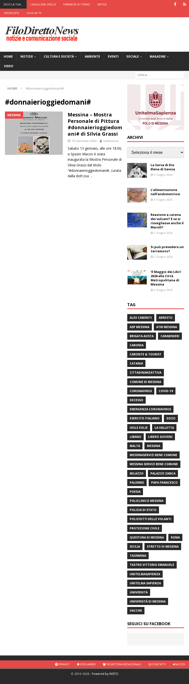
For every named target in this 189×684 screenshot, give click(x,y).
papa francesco (164, 482)
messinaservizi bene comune (153, 455)
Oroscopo (11, 13)
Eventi (113, 56)
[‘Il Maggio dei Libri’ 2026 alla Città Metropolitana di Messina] (137, 277)
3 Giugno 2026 (163, 199)
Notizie (26, 56)
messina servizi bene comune (154, 464)
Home (8, 56)
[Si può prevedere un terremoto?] (137, 252)
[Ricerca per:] (159, 75)
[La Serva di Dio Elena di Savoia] (137, 170)
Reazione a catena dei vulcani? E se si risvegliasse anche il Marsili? (167, 220)
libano (135, 437)
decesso (136, 400)
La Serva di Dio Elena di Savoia (163, 167)
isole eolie (139, 428)
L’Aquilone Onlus (43, 4)
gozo (170, 418)
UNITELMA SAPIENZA (145, 583)
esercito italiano (144, 418)
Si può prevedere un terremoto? (167, 249)
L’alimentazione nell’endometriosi (165, 192)
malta (135, 446)
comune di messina (145, 382)
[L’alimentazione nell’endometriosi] (137, 195)
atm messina (166, 327)
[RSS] (184, 4)
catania (136, 363)
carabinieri (169, 336)
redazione (111, 141)
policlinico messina (146, 501)
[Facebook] (175, 4)
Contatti (158, 664)
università (139, 592)
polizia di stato (143, 510)
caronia (136, 345)
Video (8, 66)
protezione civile (144, 528)
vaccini (136, 610)
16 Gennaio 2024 (84, 141)
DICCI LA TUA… (13, 4)
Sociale (132, 56)
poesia (135, 492)
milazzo (136, 473)
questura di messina (147, 537)
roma (175, 537)
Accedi (180, 664)
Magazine (158, 56)
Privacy (64, 664)
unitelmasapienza (145, 574)
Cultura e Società (59, 56)
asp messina (139, 327)
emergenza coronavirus (150, 409)
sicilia (135, 546)
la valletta (164, 428)
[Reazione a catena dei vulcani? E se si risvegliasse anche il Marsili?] (137, 220)
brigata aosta (142, 336)
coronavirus (141, 391)
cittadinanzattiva (145, 372)
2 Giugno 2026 (163, 233)
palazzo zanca (162, 473)
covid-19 (166, 391)
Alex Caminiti (141, 318)
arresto (166, 318)
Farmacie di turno (76, 4)
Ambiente (92, 56)
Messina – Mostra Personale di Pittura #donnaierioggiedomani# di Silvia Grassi (95, 124)
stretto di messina (163, 546)
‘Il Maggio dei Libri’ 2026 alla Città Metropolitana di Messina (166, 278)
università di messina (148, 601)
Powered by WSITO (105, 674)
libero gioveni (160, 437)
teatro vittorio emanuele (152, 565)
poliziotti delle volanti (150, 519)
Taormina (138, 556)
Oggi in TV (34, 13)
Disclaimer (87, 664)
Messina (153, 446)
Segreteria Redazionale (123, 664)
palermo (137, 482)
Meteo (102, 4)
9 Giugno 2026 (163, 174)
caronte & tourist (145, 354)
